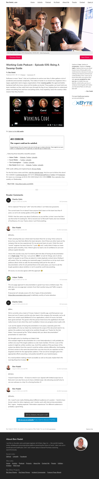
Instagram (61, 175)
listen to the (16, 131)
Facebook (23, 457)
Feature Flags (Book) (54, 472)
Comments (30, 75)
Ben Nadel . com (11, 2)
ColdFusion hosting (83, 96)
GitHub (8, 457)
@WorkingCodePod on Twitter (45, 175)
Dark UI (90, 2)
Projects (29, 463)
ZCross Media (36, 169)
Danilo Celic (17, 199)
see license (52, 429)
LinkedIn (34, 157)
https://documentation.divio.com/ (19, 295)
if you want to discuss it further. (37, 420)
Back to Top (89, 429)
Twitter (28, 157)
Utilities (60, 463)
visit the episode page (36, 173)
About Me (66, 2)
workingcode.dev (21, 175)
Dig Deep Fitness (24, 472)
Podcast (48, 2)
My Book (57, 2)
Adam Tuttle (17, 277)
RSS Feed (16, 466)
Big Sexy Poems (11, 472)
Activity (40, 2)
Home (33, 2)
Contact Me (45, 463)
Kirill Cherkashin (44, 53)
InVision (8, 466)
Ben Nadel (11, 72)
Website (23, 157)
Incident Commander (38, 472)
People (74, 2)
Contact (82, 2)
